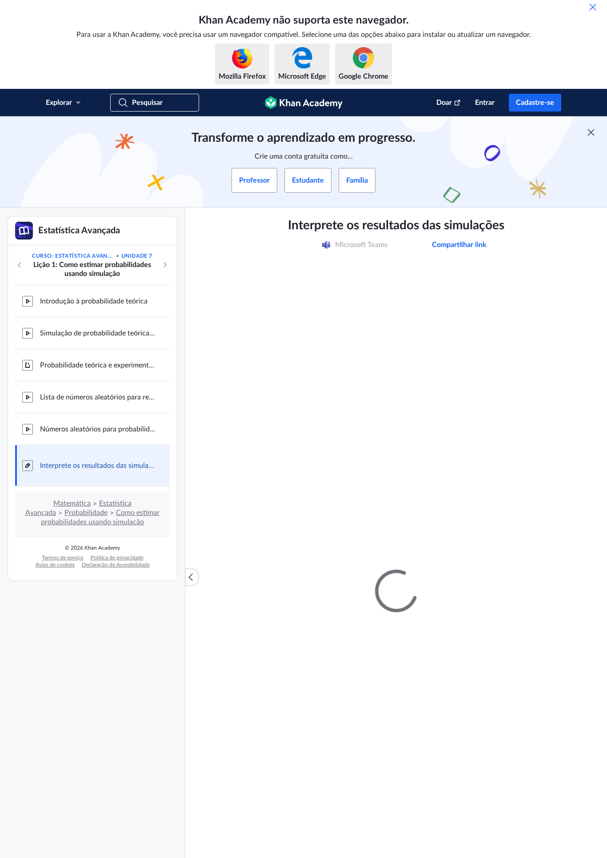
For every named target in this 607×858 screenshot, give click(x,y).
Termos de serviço (63, 557)
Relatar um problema (499, 673)
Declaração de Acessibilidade (116, 564)
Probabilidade (86, 512)
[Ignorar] (593, 7)
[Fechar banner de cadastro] (591, 132)
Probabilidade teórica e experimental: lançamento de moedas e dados (98, 365)
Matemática (72, 503)
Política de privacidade (117, 557)
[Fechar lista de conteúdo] (192, 577)
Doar (444, 102)
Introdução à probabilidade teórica (94, 301)
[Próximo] (165, 264)
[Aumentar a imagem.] (396, 427)
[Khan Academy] (304, 102)
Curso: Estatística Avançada (73, 256)
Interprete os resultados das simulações (98, 465)
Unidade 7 (136, 256)
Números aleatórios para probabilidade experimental (98, 429)
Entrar (485, 102)
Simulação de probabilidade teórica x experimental (98, 333)
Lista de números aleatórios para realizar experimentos (98, 397)
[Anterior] (19, 264)
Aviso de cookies (55, 564)
